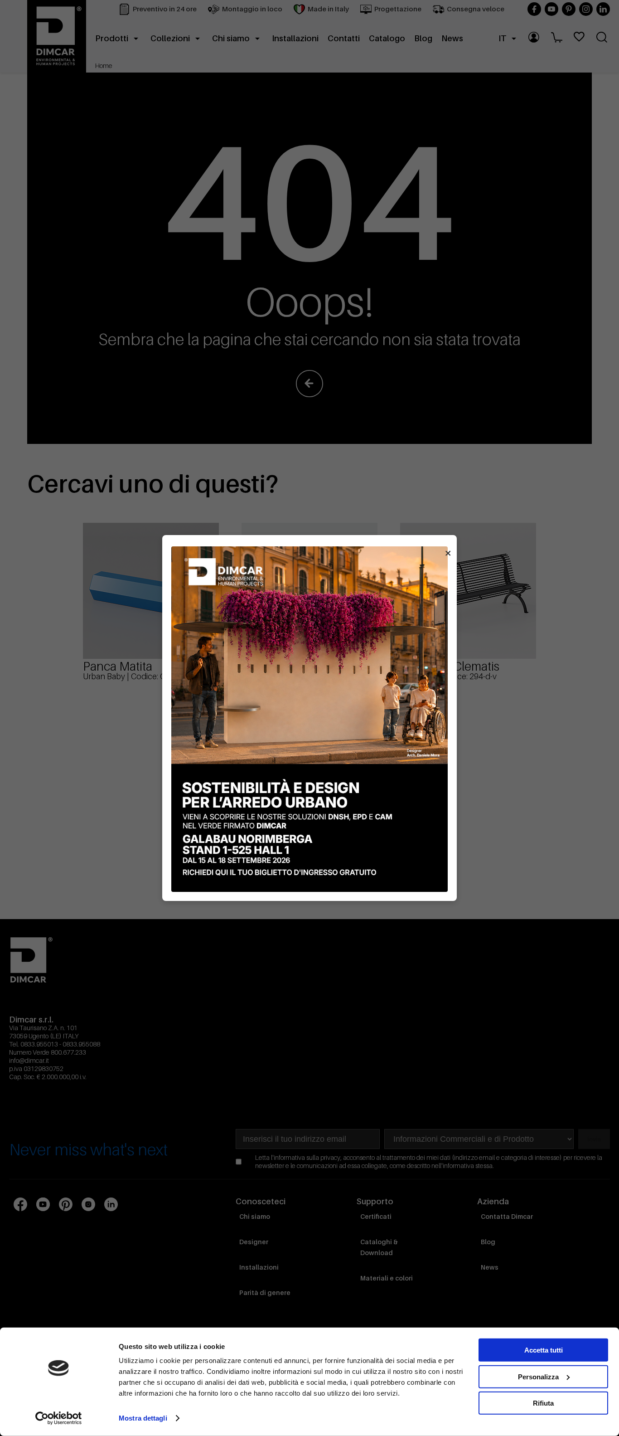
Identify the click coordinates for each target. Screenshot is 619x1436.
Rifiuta (543, 1403)
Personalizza (538, 1376)
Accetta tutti (543, 1350)
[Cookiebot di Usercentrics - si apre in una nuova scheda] (58, 1418)
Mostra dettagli (143, 1418)
